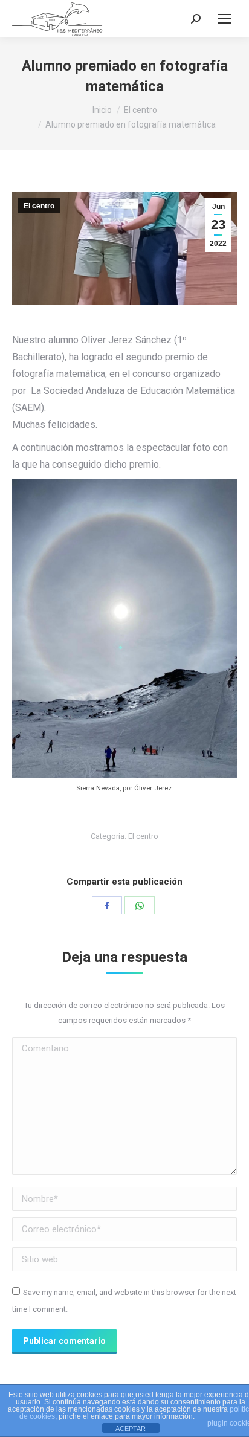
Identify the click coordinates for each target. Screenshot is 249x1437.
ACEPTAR (130, 1428)
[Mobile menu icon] (225, 19)
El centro (39, 206)
